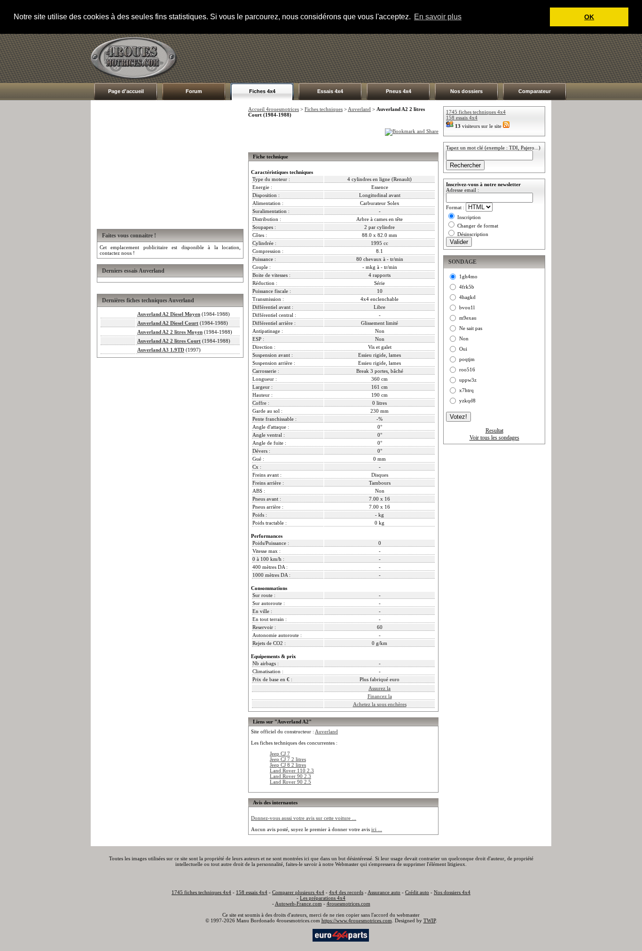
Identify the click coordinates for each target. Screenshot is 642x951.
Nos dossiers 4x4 (452, 892)
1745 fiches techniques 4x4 (476, 112)
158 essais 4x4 (462, 117)
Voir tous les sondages (494, 437)
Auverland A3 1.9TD (160, 350)
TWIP (429, 920)
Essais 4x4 (330, 91)
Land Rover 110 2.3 (292, 770)
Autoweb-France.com (298, 903)
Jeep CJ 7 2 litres (288, 759)
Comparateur (534, 91)
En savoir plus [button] (438, 17)
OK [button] (589, 17)
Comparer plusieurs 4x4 (298, 892)
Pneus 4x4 (398, 91)
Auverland (359, 109)
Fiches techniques (324, 109)
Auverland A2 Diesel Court (167, 323)
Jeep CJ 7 (280, 753)
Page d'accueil (126, 91)
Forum (194, 91)
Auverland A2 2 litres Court (169, 341)
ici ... (376, 829)
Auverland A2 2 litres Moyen (170, 332)
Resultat (494, 430)
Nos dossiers (466, 91)
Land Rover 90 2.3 (290, 776)
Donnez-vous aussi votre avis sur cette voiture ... (303, 818)
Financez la (380, 696)
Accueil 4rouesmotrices (273, 109)
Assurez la (379, 688)
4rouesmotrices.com (348, 903)
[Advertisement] (380, 58)
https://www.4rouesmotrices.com (356, 920)
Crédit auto (417, 892)
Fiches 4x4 (262, 91)
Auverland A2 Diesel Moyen (168, 314)
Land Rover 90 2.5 (290, 782)
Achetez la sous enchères (380, 704)
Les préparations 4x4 (322, 898)
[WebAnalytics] (292, 934)
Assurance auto (384, 892)
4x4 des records (346, 892)
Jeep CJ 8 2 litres (288, 765)
